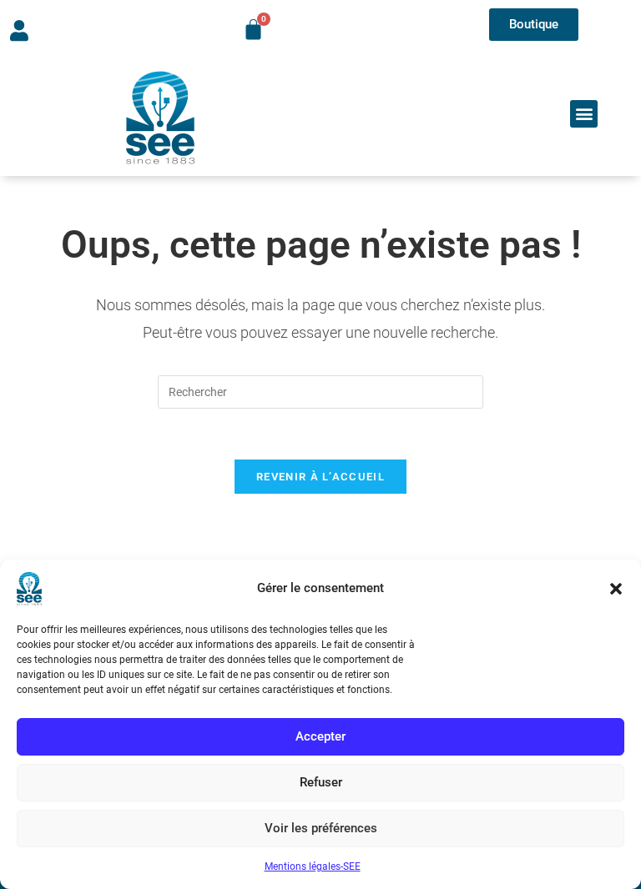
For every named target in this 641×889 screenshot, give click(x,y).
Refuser (321, 782)
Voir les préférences (321, 828)
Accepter (320, 736)
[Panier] (253, 29)
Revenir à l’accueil (320, 476)
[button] (616, 588)
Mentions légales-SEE (313, 866)
